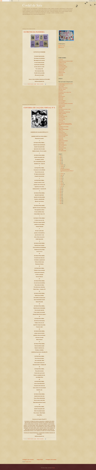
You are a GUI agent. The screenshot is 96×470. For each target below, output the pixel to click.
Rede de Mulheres (61, 142)
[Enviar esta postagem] (45, 438)
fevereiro (62, 184)
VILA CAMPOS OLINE (62, 150)
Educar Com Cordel (62, 119)
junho (61, 178)
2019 (61, 189)
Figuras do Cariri (61, 71)
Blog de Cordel (61, 97)
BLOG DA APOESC (62, 96)
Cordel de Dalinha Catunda (63, 66)
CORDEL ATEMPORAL (62, 113)
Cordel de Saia (32, 5)
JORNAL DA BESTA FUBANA (63, 129)
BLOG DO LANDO (61, 102)
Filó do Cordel (61, 120)
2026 (61, 155)
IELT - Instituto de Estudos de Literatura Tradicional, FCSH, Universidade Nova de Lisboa (65, 124)
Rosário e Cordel (61, 143)
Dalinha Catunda (62, 45)
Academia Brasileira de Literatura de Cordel (65, 61)
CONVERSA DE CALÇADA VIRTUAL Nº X (39, 107)
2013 (61, 198)
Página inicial (40, 459)
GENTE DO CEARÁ (62, 72)
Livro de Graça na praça (62, 133)
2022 (61, 162)
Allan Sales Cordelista (62, 89)
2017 (61, 192)
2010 (61, 203)
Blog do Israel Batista (62, 100)
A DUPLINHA (61, 59)
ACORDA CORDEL (62, 85)
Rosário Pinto (62, 47)
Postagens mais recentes (28, 459)
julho (61, 176)
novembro (62, 166)
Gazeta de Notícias (62, 122)
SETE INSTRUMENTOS (62, 145)
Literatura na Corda (62, 132)
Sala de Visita (61, 75)
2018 (61, 191)
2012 (61, 200)
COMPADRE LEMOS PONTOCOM (64, 112)
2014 (61, 197)
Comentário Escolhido (62, 65)
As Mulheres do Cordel (62, 62)
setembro (62, 173)
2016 (61, 194)
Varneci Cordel (61, 149)
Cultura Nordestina (61, 117)
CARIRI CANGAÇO (62, 106)
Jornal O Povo (61, 130)
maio (61, 179)
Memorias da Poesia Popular (63, 135)
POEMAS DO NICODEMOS (63, 140)
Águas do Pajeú (61, 86)
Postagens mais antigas (51, 459)
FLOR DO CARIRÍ (61, 69)
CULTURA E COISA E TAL (63, 116)
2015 (61, 195)
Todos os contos (61, 146)
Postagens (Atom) (28, 461)
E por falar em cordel (62, 68)
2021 (61, 163)
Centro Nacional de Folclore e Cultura (65, 109)
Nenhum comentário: (40, 438)
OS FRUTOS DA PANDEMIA (34, 32)
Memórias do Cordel (62, 136)
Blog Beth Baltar (61, 93)
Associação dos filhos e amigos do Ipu (65, 92)
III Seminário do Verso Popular (63, 126)
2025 (61, 157)
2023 (61, 160)
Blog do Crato (61, 99)
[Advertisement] (39, 95)
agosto (62, 175)
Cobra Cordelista (61, 110)
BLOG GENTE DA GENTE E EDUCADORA (66, 103)
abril (61, 181)
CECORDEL (60, 107)
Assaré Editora (61, 90)
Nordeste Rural (61, 139)
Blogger (53, 467)
